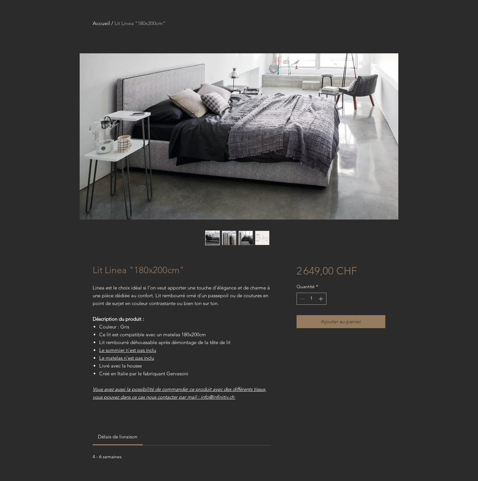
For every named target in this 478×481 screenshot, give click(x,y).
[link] (117, 437)
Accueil (101, 23)
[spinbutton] (311, 298)
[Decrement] (302, 298)
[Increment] (321, 298)
